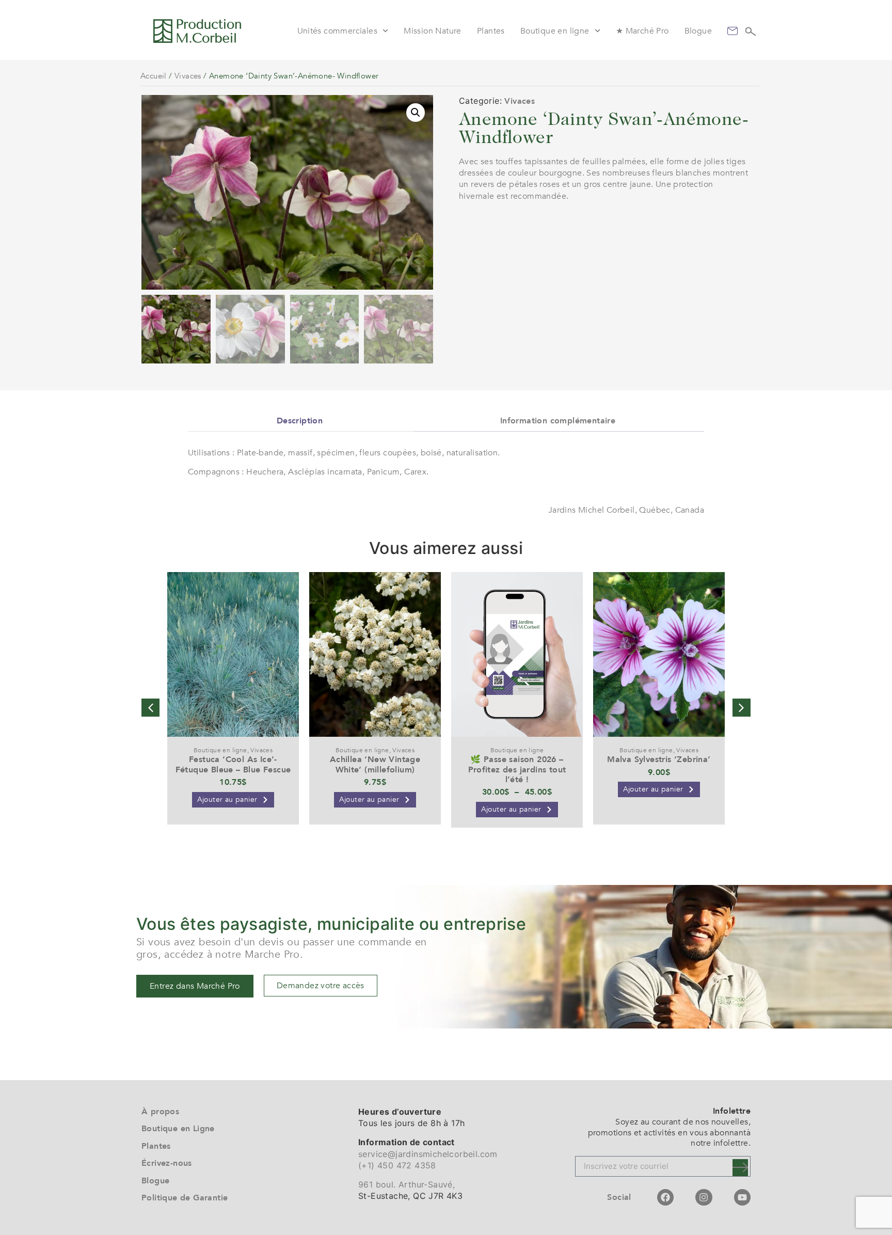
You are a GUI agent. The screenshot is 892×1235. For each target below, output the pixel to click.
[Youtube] (742, 1197)
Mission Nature (432, 31)
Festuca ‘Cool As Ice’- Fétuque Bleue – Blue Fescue (233, 764)
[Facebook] (665, 1197)
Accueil (153, 76)
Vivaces (187, 76)
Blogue (698, 31)
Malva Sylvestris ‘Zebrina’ (658, 759)
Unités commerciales (337, 31)
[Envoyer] (740, 1167)
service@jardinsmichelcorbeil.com (428, 1154)
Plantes (491, 31)
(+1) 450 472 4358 (397, 1165)
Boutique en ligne (555, 31)
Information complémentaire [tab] (557, 420)
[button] (415, 112)
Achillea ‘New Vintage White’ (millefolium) (375, 764)
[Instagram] (703, 1197)
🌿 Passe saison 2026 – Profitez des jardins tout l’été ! (517, 769)
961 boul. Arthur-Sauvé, (406, 1184)
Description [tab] (300, 420)
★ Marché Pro (642, 31)
